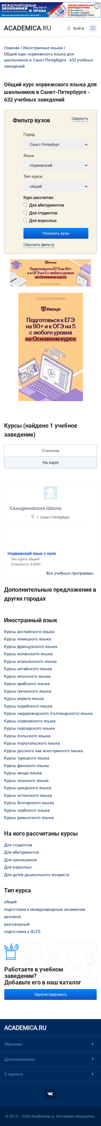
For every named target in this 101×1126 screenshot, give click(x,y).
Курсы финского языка (26, 765)
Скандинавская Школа (35, 508)
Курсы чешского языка (26, 780)
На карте (51, 462)
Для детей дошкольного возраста (36, 874)
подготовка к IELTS (22, 931)
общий (10, 901)
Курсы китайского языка (28, 668)
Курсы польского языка (27, 736)
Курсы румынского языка (29, 817)
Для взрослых (43, 220)
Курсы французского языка (30, 646)
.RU (27, 28)
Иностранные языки (43, 47)
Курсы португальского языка (32, 743)
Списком (50, 450)
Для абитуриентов (46, 205)
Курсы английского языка (29, 631)
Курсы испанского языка (28, 654)
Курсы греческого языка (27, 691)
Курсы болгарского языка (29, 802)
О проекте (13, 1074)
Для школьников (20, 859)
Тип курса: (33, 176)
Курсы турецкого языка (26, 758)
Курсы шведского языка (27, 787)
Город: (29, 134)
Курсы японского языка (27, 676)
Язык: (29, 155)
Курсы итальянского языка (30, 661)
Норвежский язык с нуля (32, 553)
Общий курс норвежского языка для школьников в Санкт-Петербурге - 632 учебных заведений (48, 60)
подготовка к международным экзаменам (44, 909)
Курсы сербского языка (27, 810)
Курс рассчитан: (38, 197)
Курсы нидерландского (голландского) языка (48, 713)
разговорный (17, 924)
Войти (78, 28)
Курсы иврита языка (24, 698)
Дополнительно (19, 1059)
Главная (11, 47)
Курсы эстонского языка (28, 795)
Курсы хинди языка (23, 773)
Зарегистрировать (50, 994)
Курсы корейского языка (28, 706)
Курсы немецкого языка (27, 639)
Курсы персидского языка (29, 728)
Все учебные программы (69, 573)
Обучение (13, 1044)
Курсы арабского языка (27, 683)
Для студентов (43, 213)
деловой (12, 916)
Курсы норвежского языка (29, 721)
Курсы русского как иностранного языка (43, 750)
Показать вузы (56, 233)
